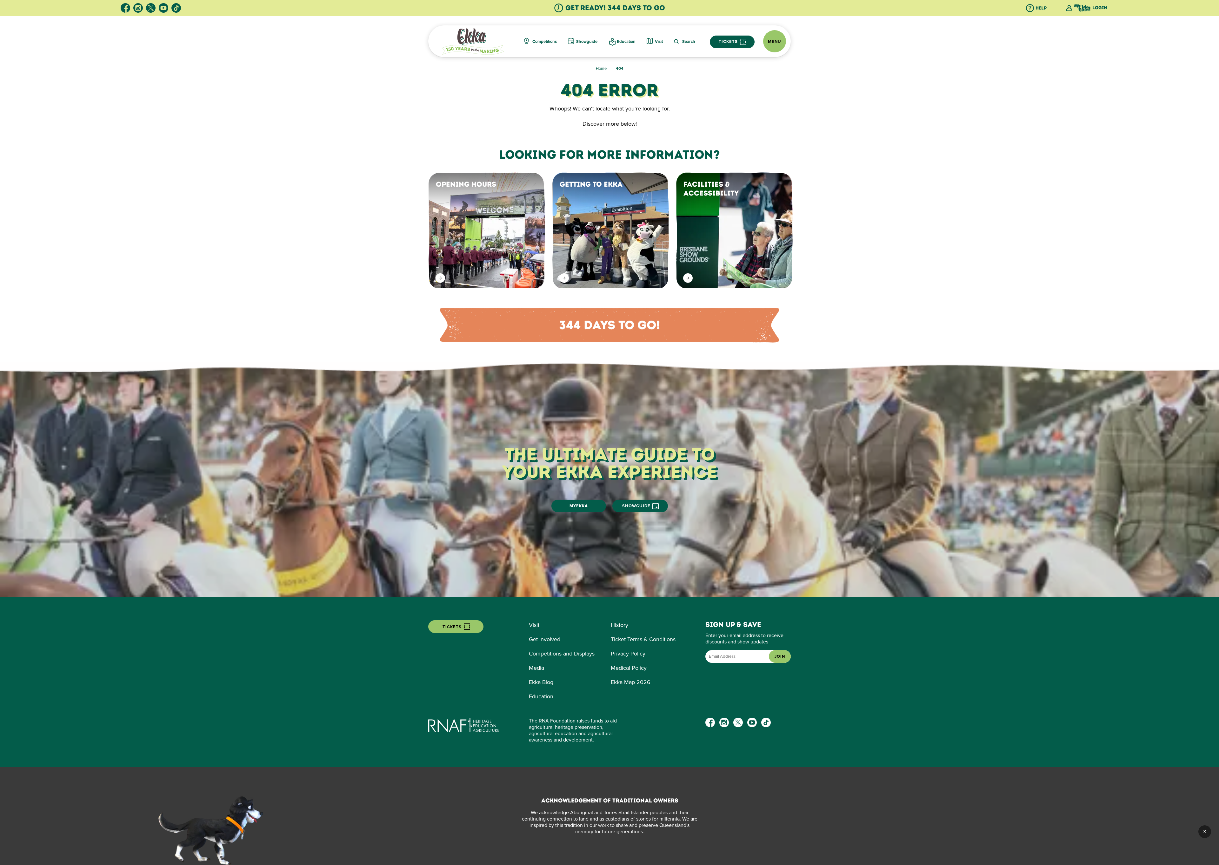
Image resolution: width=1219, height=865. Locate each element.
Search (688, 41)
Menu (774, 41)
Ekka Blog (541, 682)
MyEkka (579, 506)
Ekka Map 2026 (630, 682)
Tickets (729, 41)
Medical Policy (629, 667)
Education (626, 41)
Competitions (544, 41)
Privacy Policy (628, 653)
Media (536, 667)
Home (601, 68)
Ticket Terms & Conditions (643, 639)
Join (780, 656)
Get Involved (544, 639)
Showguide (586, 41)
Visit (659, 41)
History (619, 625)
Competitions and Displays (562, 653)
